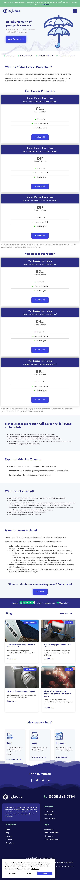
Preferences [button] (35, 869)
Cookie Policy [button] (43, 867)
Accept (45, 873)
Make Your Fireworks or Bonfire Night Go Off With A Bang (57, 693)
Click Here (46, 5)
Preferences (12, 873)
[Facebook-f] (31, 780)
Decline (29, 873)
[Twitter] (37, 780)
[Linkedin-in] (48, 780)
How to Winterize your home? (21, 691)
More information (12, 759)
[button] (75, 11)
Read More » (12, 659)
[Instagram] (42, 780)
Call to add (40, 137)
